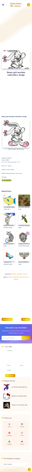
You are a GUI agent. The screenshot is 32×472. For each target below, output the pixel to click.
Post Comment (10, 375)
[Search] (28, 4)
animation (15, 277)
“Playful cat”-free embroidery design (19, 405)
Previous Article (7, 319)
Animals (13, 274)
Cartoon (25, 274)
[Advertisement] (16, 28)
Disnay (25, 277)
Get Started (26, 338)
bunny (20, 277)
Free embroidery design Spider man (19, 387)
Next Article (26, 319)
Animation (19, 274)
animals (10, 277)
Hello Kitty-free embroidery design (19, 396)
